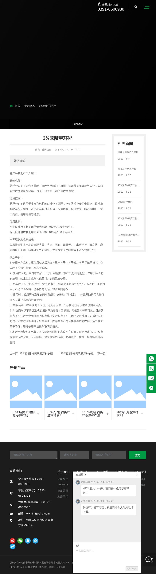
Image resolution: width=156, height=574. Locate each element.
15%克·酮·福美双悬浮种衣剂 (36, 353)
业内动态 (29, 105)
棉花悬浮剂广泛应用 (128, 152)
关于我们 (63, 472)
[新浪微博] (12, 541)
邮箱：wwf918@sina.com (35, 513)
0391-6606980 (111, 9)
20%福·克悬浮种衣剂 (127, 413)
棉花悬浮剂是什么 (127, 168)
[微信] (20, 541)
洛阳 (51, 567)
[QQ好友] (28, 541)
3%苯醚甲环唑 (125, 201)
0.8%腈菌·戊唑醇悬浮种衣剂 (24, 413)
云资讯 (23, 567)
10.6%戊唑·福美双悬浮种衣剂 (92, 413)
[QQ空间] (35, 541)
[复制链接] (12, 546)
